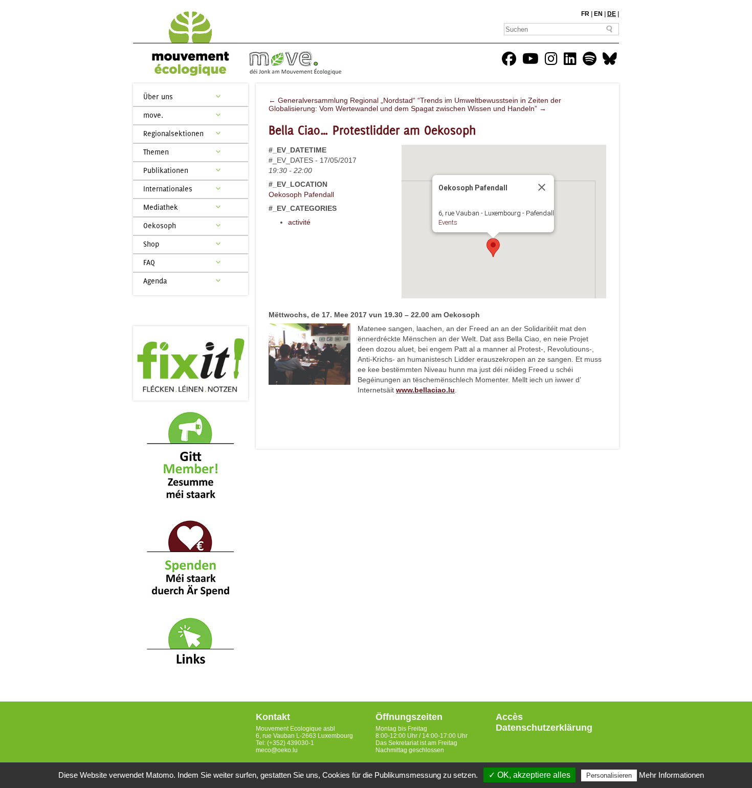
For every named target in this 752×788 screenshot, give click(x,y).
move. (153, 115)
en (598, 13)
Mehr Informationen (671, 775)
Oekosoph (159, 225)
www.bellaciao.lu (425, 390)
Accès (509, 717)
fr (585, 13)
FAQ (149, 262)
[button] (493, 247)
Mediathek (160, 207)
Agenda (155, 280)
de (611, 13)
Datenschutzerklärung (544, 728)
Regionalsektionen (173, 133)
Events (447, 222)
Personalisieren (609, 775)
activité (299, 222)
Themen (156, 151)
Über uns (158, 96)
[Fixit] (191, 363)
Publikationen (165, 170)
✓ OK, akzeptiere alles (529, 775)
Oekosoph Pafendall (301, 194)
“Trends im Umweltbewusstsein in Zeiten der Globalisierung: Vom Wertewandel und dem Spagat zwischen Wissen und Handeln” (415, 104)
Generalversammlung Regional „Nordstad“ (342, 100)
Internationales (167, 188)
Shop (151, 243)
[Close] (541, 187)
